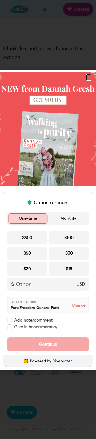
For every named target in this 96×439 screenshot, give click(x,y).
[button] (89, 77)
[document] (48, 219)
